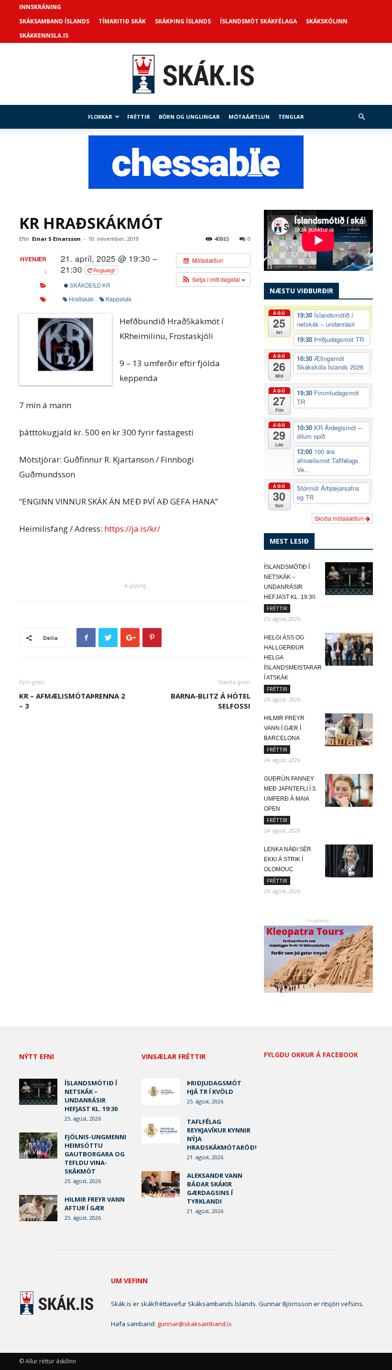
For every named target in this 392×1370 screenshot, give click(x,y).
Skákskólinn (327, 21)
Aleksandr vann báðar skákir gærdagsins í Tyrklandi (214, 1188)
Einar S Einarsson (56, 238)
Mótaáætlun (249, 116)
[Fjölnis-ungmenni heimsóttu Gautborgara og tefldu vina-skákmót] (38, 1146)
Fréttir (138, 116)
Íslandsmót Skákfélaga (258, 21)
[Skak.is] (196, 74)
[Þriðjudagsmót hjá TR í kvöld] (161, 1092)
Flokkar (100, 116)
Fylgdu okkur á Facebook (311, 1054)
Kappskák (118, 299)
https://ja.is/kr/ (132, 528)
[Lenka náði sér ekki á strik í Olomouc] (349, 861)
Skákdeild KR (89, 285)
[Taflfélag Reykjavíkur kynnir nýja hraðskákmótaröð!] (161, 1130)
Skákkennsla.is (43, 35)
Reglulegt (104, 270)
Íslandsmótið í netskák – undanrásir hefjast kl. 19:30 (91, 1096)
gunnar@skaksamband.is (194, 1323)
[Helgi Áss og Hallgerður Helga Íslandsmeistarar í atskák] (349, 649)
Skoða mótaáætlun (340, 518)
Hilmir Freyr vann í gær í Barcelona (284, 728)
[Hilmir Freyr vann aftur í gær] (38, 1208)
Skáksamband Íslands (54, 21)
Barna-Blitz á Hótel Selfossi (210, 701)
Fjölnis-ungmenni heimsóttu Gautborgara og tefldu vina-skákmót (95, 1154)
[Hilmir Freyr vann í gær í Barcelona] (349, 729)
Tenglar (291, 116)
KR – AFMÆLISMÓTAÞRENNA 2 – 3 (72, 701)
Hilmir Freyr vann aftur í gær (95, 1203)
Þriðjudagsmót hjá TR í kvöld (214, 1087)
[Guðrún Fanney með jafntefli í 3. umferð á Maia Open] (349, 790)
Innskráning (40, 7)
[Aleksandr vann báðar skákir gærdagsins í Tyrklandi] (161, 1184)
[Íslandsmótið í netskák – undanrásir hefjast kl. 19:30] (349, 578)
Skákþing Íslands (183, 21)
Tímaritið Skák (122, 21)
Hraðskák (81, 299)
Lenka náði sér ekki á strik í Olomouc (287, 859)
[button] (361, 117)
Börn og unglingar (189, 116)
